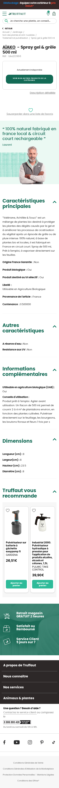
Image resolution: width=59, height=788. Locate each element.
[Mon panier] (54, 14)
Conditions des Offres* (28, 781)
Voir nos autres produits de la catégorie (29, 79)
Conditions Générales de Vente (28, 763)
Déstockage (10, 3)
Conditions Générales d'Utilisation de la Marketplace (28, 769)
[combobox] (29, 21)
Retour (8, 29)
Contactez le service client (20, 712)
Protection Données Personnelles (19, 775)
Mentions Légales (45, 775)
